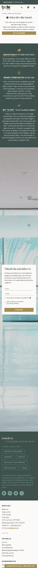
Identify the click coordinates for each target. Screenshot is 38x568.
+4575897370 (15, 525)
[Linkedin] (16, 493)
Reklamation (10, 468)
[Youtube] (10, 493)
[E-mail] (19, 294)
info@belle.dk (12, 528)
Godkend (19, 310)
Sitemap (5, 533)
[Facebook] (4, 493)
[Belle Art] (6, 8)
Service (21, 457)
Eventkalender (7, 548)
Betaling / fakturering (14, 462)
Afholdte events (8, 553)
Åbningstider (6, 545)
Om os (4, 542)
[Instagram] (22, 493)
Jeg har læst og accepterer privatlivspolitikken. (15, 302)
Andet (24, 468)
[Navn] (19, 289)
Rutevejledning (7, 556)
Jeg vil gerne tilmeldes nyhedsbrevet (18, 298)
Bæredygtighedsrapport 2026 (13, 550)
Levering (8, 457)
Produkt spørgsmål (13, 451)
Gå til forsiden (19, 33)
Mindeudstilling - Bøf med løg (21, 566)
